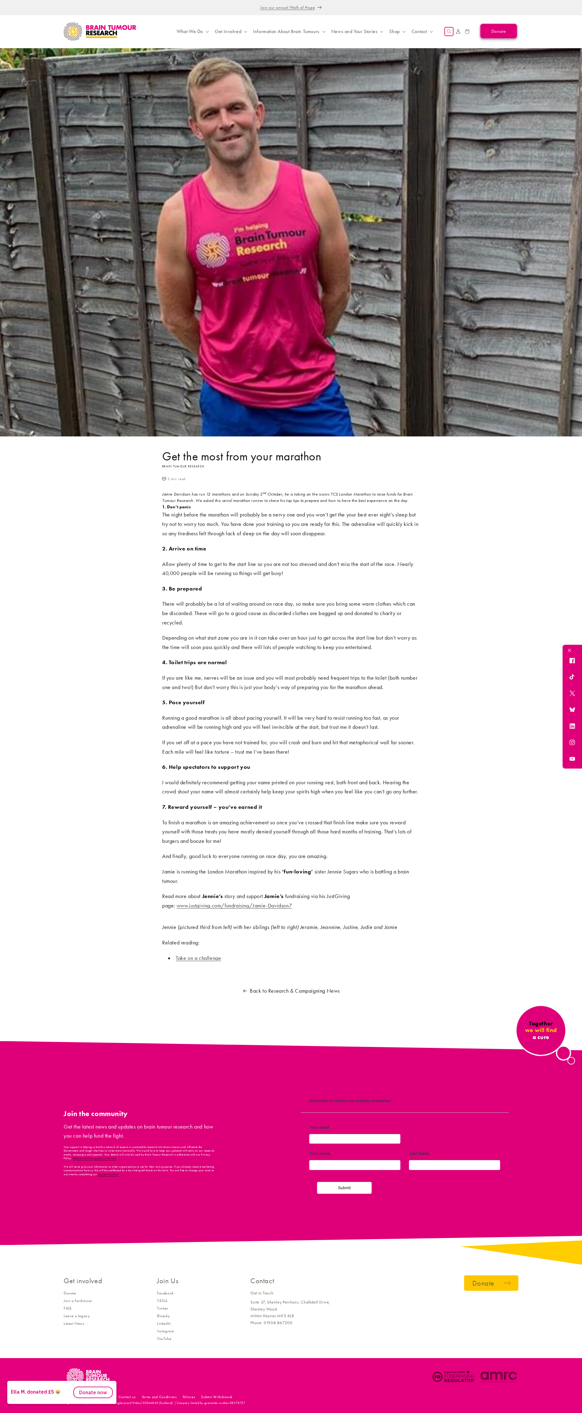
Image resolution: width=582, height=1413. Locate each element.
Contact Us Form (108, 1174)
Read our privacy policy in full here (95, 1158)
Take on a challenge (198, 958)
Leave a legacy (77, 1316)
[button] (192, 31)
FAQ (68, 1308)
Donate (70, 1293)
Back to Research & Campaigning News (295, 990)
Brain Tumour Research (96, 1397)
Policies (189, 1397)
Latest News (74, 1323)
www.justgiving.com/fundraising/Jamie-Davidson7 (234, 905)
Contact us (127, 1397)
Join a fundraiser (78, 1300)
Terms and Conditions (159, 1397)
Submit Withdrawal (216, 1397)
